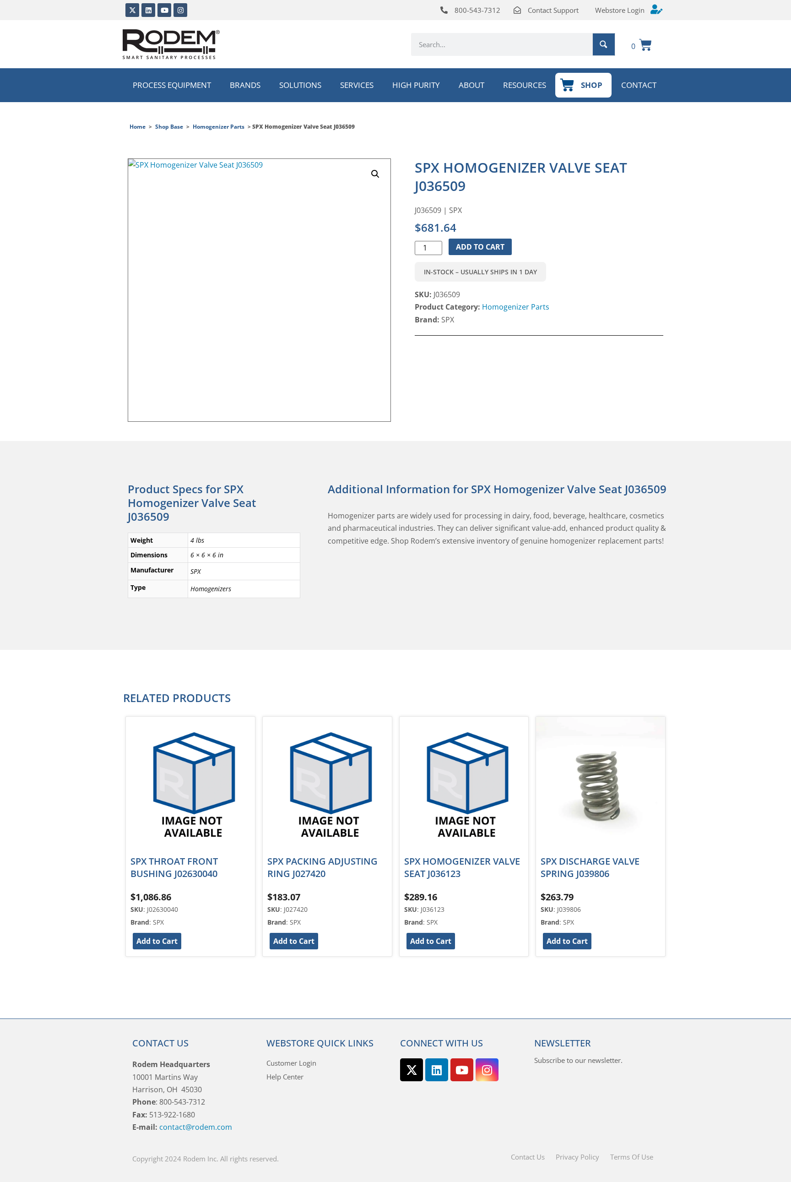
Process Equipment (172, 85)
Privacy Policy (577, 1156)
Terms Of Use (631, 1156)
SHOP (591, 85)
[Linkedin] (148, 10)
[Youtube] (164, 10)
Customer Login (291, 1063)
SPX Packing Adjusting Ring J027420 (322, 867)
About (471, 85)
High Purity (416, 85)
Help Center (284, 1076)
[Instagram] (180, 10)
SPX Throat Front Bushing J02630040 (174, 867)
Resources (524, 85)
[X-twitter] (132, 10)
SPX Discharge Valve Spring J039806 (590, 867)
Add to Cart (480, 247)
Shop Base (169, 127)
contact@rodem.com (195, 1127)
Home (138, 127)
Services (357, 85)
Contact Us (528, 1156)
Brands (245, 85)
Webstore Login (620, 10)
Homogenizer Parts (218, 127)
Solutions (300, 85)
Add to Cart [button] (157, 941)
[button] (375, 174)
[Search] (603, 44)
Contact (638, 85)
